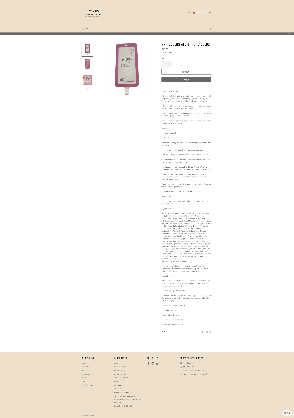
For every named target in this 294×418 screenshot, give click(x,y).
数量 (162, 59)
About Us (118, 389)
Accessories (86, 374)
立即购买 (186, 80)
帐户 (210, 29)
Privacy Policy (120, 367)
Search (117, 363)
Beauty (84, 378)
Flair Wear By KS (92, 416)
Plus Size (85, 367)
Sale (83, 381)
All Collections (87, 385)
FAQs (116, 381)
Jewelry (85, 370)
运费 (173, 53)
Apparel (85, 363)
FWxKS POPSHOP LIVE (123, 406)
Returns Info (119, 370)
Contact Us (118, 385)
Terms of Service (121, 378)
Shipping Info (120, 374)
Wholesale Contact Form (124, 396)
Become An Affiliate (122, 392)
